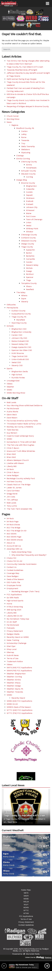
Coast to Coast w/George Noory (20, 436)
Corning (29, 177)
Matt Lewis (11, 402)
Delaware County (28, 241)
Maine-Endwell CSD (20, 341)
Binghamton (31, 186)
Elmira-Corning (23, 158)
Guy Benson (12, 433)
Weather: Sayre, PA (15, 689)
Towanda (25, 140)
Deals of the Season (15, 579)
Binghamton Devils (19, 371)
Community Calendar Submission (22, 564)
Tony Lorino (12, 506)
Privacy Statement (15, 631)
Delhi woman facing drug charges (21, 79)
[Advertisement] (26, 745)
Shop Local (11, 649)
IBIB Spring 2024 (14, 610)
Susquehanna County (21, 314)
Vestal (28, 225)
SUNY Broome (17, 353)
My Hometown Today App (18, 619)
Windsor (29, 231)
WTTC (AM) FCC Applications (19, 710)
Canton (24, 131)
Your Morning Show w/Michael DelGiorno (24, 405)
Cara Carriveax (13, 490)
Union (28, 222)
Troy (23, 143)
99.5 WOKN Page (14, 537)
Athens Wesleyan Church (18, 460)
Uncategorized (13, 380)
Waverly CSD (17, 365)
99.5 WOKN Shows (15, 540)
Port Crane (30, 216)
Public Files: (26, 890)
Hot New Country (14, 481)
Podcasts (11, 628)
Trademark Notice (15, 661)
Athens (24, 295)
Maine (28, 213)
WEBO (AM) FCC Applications (19, 701)
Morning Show (13, 119)
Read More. (12, 822)
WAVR (26, 896)
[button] (47, 3)
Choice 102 (11, 558)
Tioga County (27, 247)
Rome (23, 137)
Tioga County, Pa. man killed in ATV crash (25, 67)
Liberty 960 (12, 466)
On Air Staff (12, 622)
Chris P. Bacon (13, 448)
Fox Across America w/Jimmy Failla (22, 420)
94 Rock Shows (13, 524)
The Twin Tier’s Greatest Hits (19, 509)
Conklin (29, 192)
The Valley (20, 292)
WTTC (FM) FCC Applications (19, 713)
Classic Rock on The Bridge (18, 484)
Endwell (29, 204)
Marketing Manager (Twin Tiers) (25, 591)
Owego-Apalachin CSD (21, 347)
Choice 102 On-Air (14, 561)
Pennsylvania (12, 307)
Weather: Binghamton (16, 673)
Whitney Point (32, 228)
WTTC (26, 910)
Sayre (23, 298)
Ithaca (28, 286)
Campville (30, 259)
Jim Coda (11, 497)
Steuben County (28, 174)
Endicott (29, 201)
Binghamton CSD (18, 329)
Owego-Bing (21, 180)
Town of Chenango (34, 219)
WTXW (26, 913)
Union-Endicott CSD (20, 359)
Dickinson (30, 198)
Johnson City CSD (19, 338)
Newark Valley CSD (19, 344)
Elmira (29, 165)
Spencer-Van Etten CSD (21, 350)
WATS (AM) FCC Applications (19, 667)
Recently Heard (18, 698)
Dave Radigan (12, 576)
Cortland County (28, 238)
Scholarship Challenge (16, 643)
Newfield (30, 289)
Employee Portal (14, 585)
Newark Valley (32, 265)
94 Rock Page (12, 521)
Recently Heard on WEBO (18, 637)
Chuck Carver (13, 116)
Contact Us (11, 567)
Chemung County (29, 161)
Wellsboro (25, 149)
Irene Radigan (13, 475)
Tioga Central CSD (19, 356)
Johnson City (31, 207)
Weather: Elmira (14, 680)
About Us (11, 543)
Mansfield (20, 320)
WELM (26, 902)
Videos (9, 384)
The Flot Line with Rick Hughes (20, 445)
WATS (26, 893)
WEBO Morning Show (16, 393)
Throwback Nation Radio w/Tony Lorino (24, 424)
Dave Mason (12, 417)
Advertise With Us (14, 549)
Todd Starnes (12, 430)
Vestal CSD (16, 362)
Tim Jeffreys (12, 500)
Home (9, 603)
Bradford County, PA (25, 128)
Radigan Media (13, 634)
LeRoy (23, 134)
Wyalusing (25, 152)
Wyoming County (18, 323)
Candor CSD (16, 335)
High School (16, 374)
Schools (10, 326)
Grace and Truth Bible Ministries (21, 451)
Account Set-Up (14, 546)
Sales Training (13, 640)
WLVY (26, 904)
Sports (9, 368)
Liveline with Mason (15, 463)
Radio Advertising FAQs (21, 552)
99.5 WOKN (11, 534)
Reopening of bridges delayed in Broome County (28, 106)
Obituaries (11, 304)
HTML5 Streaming (15, 607)
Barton (29, 253)
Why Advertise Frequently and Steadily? (28, 555)
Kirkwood (30, 210)
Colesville (30, 189)
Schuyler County (28, 171)
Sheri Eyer (11, 646)
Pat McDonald (13, 408)
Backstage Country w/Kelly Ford (21, 478)
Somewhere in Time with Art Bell (21, 442)
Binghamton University (21, 332)
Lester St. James (14, 487)
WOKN (26, 907)
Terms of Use (12, 658)
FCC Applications (14, 594)
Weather (10, 387)
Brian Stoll (11, 454)
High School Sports (15, 600)
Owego (29, 271)
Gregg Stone (12, 493)
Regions (14, 125)
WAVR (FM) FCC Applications (19, 670)
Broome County (28, 183)
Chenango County (29, 234)
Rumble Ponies (18, 377)
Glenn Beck (12, 414)
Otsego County (27, 244)
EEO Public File (13, 582)
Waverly (24, 301)
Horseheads (31, 168)
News (9, 122)
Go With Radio (13, 597)
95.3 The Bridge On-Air (16, 530)
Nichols (29, 268)
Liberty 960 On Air (14, 616)
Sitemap (10, 652)
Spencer (29, 277)
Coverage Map (13, 573)
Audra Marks (12, 411)
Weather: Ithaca (13, 683)
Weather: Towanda (15, 692)
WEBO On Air (12, 704)
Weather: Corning (14, 676)
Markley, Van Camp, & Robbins (20, 427)
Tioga (28, 280)
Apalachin (30, 250)
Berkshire (30, 256)
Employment (12, 588)
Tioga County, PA (18, 317)
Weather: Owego (14, 686)
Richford (29, 274)
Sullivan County (18, 311)
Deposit (29, 195)
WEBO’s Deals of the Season (19, 707)
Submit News (13, 655)
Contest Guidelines (15, 570)
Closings (20, 155)
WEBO (9, 390)
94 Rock (10, 469)
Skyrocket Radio (32, 954)
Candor (29, 262)
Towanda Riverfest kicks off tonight (22, 70)
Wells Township (28, 146)
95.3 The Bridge (13, 527)
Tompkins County (29, 283)
